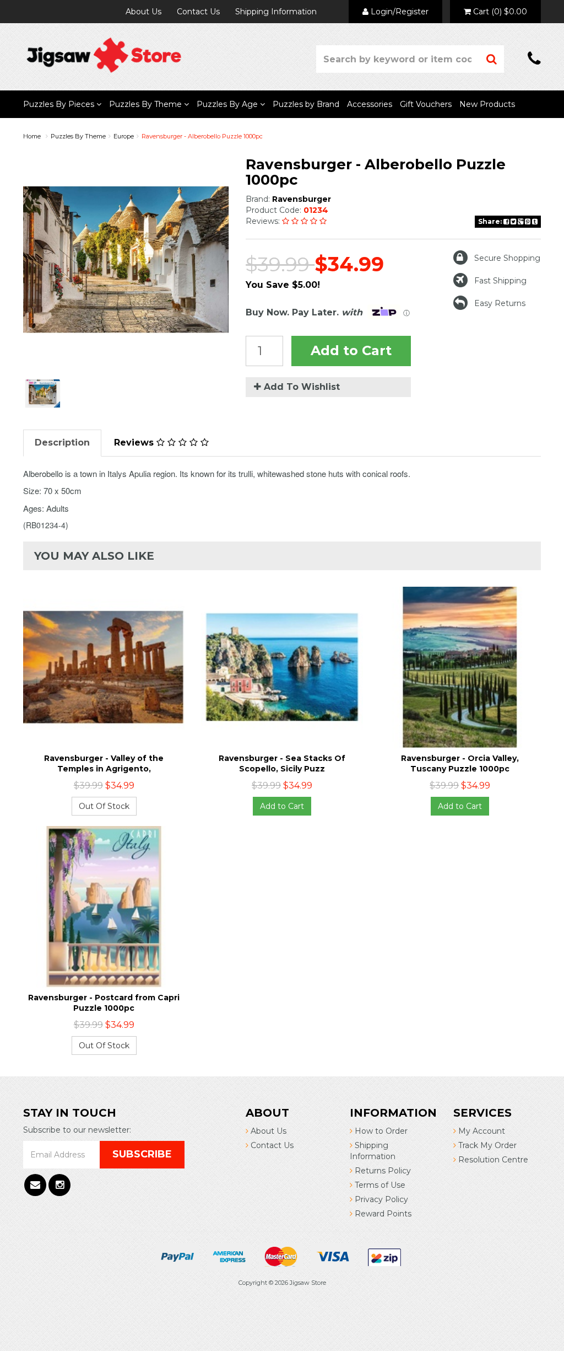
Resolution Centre (492, 1160)
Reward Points (381, 1214)
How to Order (380, 1131)
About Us (143, 12)
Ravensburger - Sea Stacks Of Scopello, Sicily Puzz (282, 763)
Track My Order (486, 1145)
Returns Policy (381, 1171)
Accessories (369, 104)
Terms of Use (378, 1185)
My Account (480, 1131)
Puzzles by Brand (306, 104)
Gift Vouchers (426, 104)
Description (62, 442)
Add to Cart (351, 350)
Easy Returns (499, 303)
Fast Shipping (500, 281)
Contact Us (198, 12)
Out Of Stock (104, 806)
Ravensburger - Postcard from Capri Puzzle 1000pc (104, 1002)
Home (32, 136)
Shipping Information (276, 12)
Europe (123, 136)
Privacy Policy (380, 1199)
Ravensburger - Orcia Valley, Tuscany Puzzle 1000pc (460, 763)
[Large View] (42, 393)
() (500, 12)
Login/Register (398, 12)
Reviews (135, 442)
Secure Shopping (507, 258)
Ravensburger (301, 199)
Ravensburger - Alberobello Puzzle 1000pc (202, 136)
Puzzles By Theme (146, 104)
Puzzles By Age (228, 104)
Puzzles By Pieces (59, 104)
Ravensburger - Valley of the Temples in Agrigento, (104, 763)
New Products (487, 104)
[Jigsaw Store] (104, 55)
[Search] (492, 59)
